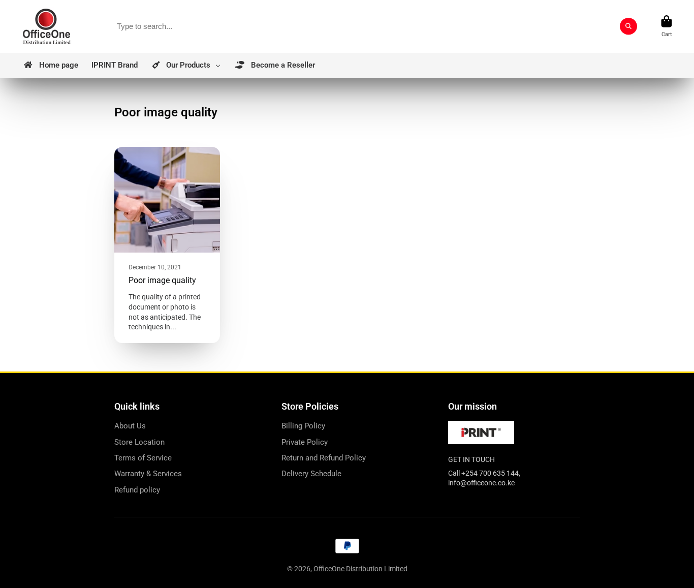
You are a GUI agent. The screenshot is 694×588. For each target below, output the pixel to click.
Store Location (139, 442)
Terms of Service (143, 457)
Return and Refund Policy (323, 457)
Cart (666, 26)
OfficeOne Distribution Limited (360, 569)
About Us (130, 425)
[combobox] (373, 26)
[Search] (628, 26)
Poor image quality (167, 245)
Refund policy (137, 489)
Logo (46, 26)
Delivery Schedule (311, 473)
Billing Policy (303, 425)
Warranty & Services (148, 473)
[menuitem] (50, 65)
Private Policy (304, 442)
